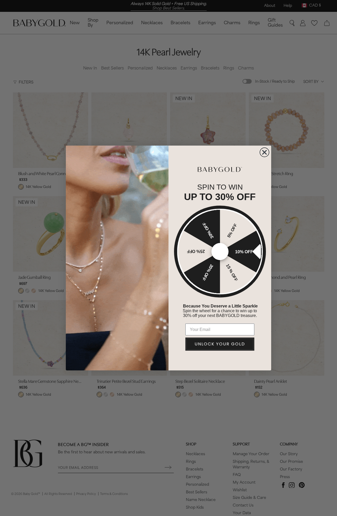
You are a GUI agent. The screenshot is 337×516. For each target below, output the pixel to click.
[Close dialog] (264, 152)
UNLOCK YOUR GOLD (220, 344)
